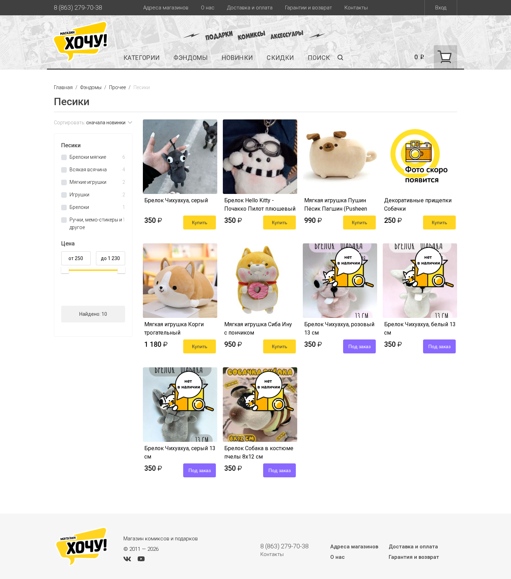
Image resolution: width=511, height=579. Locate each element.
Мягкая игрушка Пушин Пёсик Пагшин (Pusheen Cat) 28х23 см (335, 204)
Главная (64, 87)
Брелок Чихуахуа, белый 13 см (420, 328)
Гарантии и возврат (308, 8)
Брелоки (97, 207)
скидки (280, 57)
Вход (440, 8)
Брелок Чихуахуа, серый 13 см (180, 452)
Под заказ (359, 346)
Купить (199, 222)
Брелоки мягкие (97, 157)
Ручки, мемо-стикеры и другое (97, 223)
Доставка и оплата (250, 8)
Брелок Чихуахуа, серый (176, 200)
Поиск (319, 57)
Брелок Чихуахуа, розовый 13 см (339, 328)
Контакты (356, 8)
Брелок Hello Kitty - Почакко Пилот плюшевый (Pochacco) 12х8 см (259, 204)
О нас (207, 8)
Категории (141, 57)
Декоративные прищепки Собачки (418, 204)
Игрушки (97, 194)
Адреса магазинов (165, 8)
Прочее (118, 87)
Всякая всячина (97, 169)
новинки (237, 57)
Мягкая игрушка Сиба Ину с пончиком (258, 328)
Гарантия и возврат (414, 557)
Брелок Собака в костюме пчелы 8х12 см (258, 452)
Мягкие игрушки (97, 182)
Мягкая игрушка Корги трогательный (174, 328)
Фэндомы (190, 57)
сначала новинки (105, 122)
